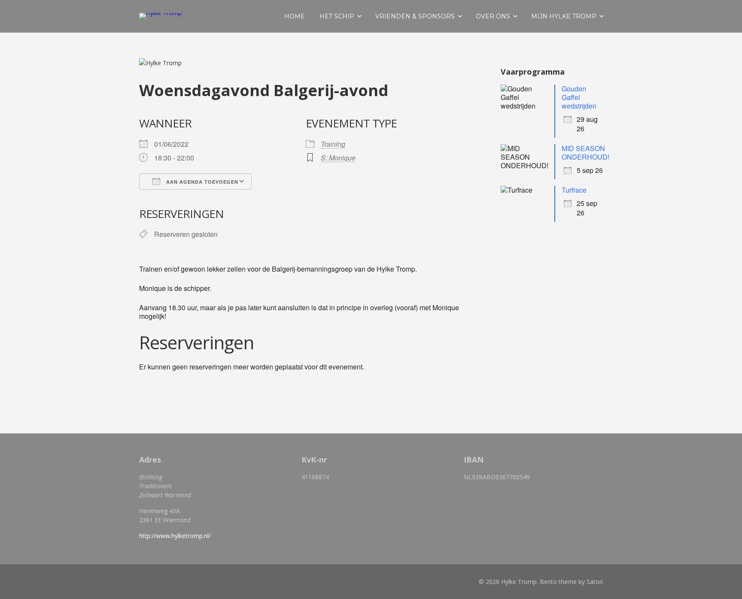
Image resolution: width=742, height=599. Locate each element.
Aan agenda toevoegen (201, 182)
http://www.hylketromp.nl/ (175, 536)
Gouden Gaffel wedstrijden (579, 97)
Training (333, 144)
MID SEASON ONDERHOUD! (585, 152)
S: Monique (338, 158)
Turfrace (574, 190)
